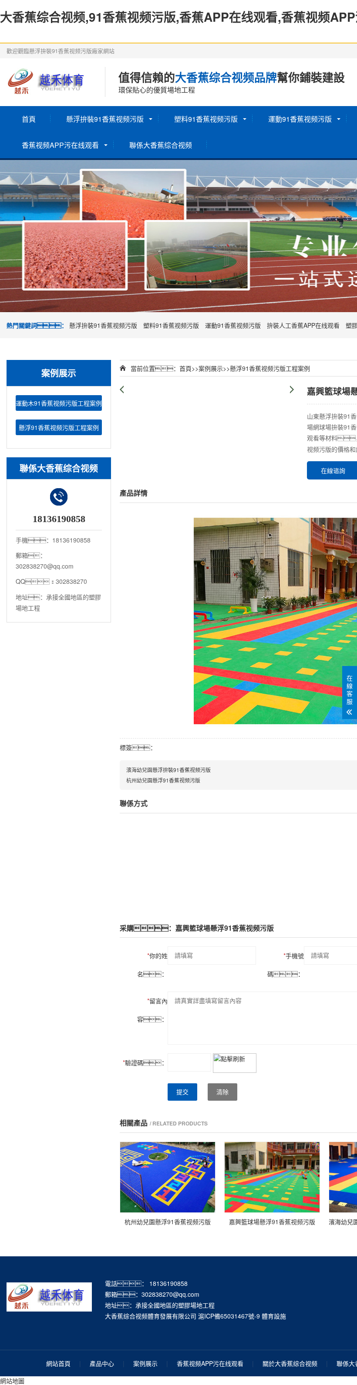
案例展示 (211, 368)
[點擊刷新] (234, 1063)
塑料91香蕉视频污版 (206, 119)
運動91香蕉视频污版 (300, 119)
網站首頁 (58, 1363)
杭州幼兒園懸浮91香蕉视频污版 (163, 780)
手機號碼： (285, 964)
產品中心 (102, 1363)
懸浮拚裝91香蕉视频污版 (105, 119)
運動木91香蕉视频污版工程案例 (59, 403)
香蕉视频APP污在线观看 (60, 145)
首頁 (29, 119)
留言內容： (152, 1009)
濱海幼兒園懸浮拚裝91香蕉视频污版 (168, 769)
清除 (222, 1092)
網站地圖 (12, 1380)
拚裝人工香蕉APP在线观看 (303, 325)
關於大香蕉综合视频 (290, 1363)
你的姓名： (152, 964)
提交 (182, 1092)
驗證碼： (145, 1062)
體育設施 (274, 1316)
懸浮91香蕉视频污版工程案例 (59, 427)
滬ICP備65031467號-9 (229, 1316)
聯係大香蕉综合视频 (160, 145)
